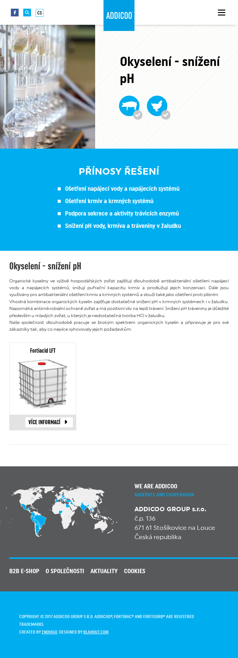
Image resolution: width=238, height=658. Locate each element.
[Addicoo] (119, 15)
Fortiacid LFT (42, 351)
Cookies (134, 571)
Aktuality (104, 571)
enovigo (49, 632)
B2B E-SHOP (24, 571)
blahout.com (95, 632)
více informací (44, 422)
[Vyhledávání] (27, 12)
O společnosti (65, 571)
